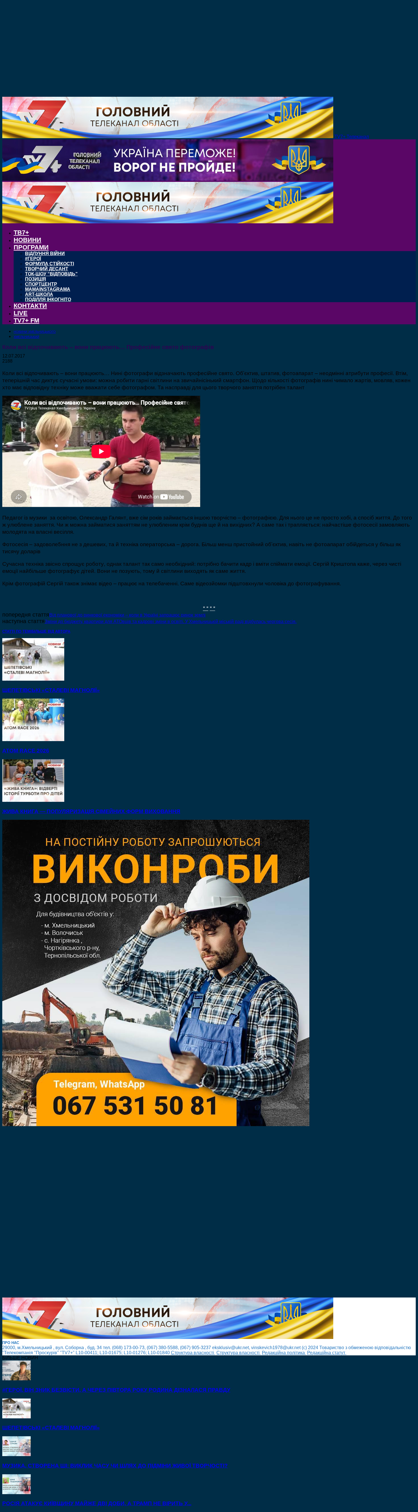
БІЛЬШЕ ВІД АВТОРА (51, 631)
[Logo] (167, 179)
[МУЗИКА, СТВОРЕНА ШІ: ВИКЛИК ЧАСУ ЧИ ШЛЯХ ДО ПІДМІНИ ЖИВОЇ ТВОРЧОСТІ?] (16, 1454)
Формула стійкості (49, 263)
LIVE (21, 313)
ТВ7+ (21, 232)
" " (205, 608)
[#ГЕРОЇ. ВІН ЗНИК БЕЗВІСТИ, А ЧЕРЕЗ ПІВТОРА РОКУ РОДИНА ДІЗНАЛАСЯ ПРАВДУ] (16, 1378)
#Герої (33, 258)
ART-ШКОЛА (39, 294)
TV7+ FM (26, 320)
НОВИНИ (27, 239)
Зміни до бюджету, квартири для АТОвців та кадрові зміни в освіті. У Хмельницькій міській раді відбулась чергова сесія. (171, 621)
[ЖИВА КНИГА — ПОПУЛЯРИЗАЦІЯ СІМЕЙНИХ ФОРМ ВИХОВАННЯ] (33, 800)
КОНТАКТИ (30, 305)
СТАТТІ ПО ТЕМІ (17, 631)
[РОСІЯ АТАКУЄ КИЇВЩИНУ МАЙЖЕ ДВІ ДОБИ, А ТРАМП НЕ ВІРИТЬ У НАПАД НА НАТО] (16, 1492)
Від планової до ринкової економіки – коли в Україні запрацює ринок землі (127, 615)
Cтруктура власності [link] (193, 1352)
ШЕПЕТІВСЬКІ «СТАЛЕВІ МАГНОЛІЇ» (51, 690)
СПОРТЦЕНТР (41, 284)
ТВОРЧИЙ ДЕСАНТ (46, 268)
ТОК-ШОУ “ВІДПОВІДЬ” (51, 274)
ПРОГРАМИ (31, 247)
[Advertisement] (172, 1212)
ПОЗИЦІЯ (35, 279)
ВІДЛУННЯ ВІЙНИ (45, 253)
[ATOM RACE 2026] (33, 739)
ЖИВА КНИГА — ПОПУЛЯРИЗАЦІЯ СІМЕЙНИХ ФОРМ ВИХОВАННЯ (91, 811)
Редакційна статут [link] (326, 1352)
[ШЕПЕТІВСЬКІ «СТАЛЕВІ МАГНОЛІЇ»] (33, 679)
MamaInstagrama (47, 289)
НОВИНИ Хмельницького (35, 331)
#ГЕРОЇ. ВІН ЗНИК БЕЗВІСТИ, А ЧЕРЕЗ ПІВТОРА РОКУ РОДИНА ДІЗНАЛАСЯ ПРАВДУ (116, 1390)
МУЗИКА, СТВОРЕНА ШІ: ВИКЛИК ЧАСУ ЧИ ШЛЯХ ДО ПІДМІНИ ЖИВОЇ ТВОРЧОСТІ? (115, 1466)
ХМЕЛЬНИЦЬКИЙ (26, 336)
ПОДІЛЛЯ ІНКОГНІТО (48, 299)
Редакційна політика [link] (284, 1352)
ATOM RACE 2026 (25, 751)
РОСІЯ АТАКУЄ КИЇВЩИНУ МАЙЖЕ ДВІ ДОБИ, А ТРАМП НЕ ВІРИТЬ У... (96, 1503)
